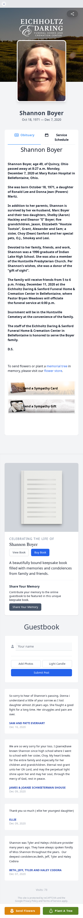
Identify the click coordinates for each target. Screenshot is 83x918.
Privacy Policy (30, 901)
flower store (53, 371)
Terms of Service (52, 901)
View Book (19, 552)
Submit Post (41, 672)
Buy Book (40, 552)
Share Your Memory (25, 607)
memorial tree (57, 366)
